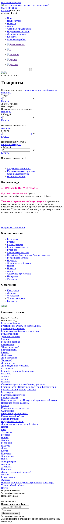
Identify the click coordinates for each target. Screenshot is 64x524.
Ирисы (4, 458)
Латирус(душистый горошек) (16, 472)
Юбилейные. (7, 344)
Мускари (5, 474)
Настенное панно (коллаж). (15, 403)
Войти (4, 2)
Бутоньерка (7, 392)
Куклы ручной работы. (12, 416)
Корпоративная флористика (21, 171)
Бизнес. (5, 352)
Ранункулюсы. (8, 477)
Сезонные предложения (19, 28)
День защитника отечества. (15, 365)
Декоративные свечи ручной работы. (20, 424)
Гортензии (6, 442)
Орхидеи (5, 445)
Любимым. (6, 355)
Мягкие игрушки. (10, 419)
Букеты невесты (9, 387)
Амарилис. (6, 128)
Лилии (4, 448)
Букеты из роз (8, 326)
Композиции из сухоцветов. (15, 408)
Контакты (12, 36)
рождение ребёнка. (10, 341)
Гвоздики (6, 453)
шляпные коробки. (16, 39)
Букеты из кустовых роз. (28, 326)
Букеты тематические (18, 247)
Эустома (5, 480)
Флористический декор (19, 263)
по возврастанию (32, 90)
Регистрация (14, 2)
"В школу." (6, 360)
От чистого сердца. (11, 144)
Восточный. (24, 387)
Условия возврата (16, 298)
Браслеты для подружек (13, 395)
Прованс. (31, 389)
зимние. (5, 376)
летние (4, 379)
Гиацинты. (6, 92)
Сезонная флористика (18, 174)
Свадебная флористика (19, 168)
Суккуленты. (7, 411)
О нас (10, 18)
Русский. (21, 389)
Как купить (13, 290)
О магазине (13, 295)
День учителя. (8, 363)
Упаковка (12, 279)
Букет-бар (12, 249)
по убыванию (50, 90)
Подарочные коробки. (18, 31)
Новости (11, 23)
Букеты (11, 242)
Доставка (12, 293)
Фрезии (5, 440)
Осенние (5, 381)
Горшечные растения (17, 257)
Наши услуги (14, 20)
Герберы (5, 434)
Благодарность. (9, 349)
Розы (3, 429)
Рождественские (9, 334)
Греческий (36, 387)
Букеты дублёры (9, 397)
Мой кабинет (18, 485)
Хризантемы (7, 456)
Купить (5, 101)
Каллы (4, 450)
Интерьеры (12, 276)
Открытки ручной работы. (14, 413)
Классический (49, 387)
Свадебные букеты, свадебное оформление (29, 255)
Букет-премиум (15, 244)
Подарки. (12, 260)
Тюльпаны (6, 432)
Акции (10, 26)
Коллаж (5, 405)
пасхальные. (7, 368)
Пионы (4, 437)
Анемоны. (6, 466)
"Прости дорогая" (10, 347)
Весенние (6, 373)
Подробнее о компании (13, 227)
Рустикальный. (9, 389)
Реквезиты (12, 239)
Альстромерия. (8, 461)
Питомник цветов (16, 176)
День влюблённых (10, 336)
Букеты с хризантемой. (13, 328)
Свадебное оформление (19, 273)
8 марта (5, 339)
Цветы (10, 265)
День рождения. (9, 357)
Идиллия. (6, 111)
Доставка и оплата (16, 34)
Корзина (5, 10)
